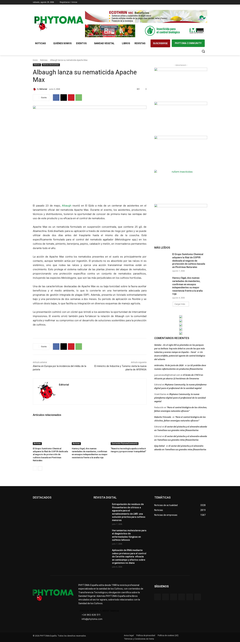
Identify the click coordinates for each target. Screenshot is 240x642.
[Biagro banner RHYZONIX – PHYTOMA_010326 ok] (180, 333)
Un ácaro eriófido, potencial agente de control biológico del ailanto (179, 356)
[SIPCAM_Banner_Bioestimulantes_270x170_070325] (180, 152)
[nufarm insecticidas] (180, 186)
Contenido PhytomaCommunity (124, 443)
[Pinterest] (71, 97)
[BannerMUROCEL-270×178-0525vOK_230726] (180, 329)
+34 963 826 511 (91, 614)
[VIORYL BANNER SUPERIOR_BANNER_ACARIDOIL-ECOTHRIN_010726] (146, 16)
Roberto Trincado (162, 416)
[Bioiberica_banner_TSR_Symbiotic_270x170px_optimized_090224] (180, 118)
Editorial (43, 89)
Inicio (35, 60)
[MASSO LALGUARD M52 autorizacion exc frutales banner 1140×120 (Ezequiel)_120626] (146, 30)
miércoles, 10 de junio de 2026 (169, 365)
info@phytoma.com (92, 619)
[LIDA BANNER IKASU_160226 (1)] (180, 220)
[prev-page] (35, 468)
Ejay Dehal (159, 445)
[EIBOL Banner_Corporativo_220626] (180, 325)
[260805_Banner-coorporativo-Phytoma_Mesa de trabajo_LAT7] (180, 321)
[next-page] (40, 468)
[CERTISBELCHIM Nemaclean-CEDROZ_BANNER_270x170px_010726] (180, 84)
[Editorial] (35, 89)
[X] (201, 2)
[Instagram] (192, 2)
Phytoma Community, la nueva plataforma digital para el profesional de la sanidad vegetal (180, 398)
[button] (203, 51)
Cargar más (180, 304)
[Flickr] (165, 597)
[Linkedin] (196, 2)
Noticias (44, 60)
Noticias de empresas (51, 65)
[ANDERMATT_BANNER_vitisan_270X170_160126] (180, 316)
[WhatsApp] (78, 97)
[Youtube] (205, 2)
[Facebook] (187, 2)
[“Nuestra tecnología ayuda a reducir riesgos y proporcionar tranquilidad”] (128, 432)
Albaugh (66, 205)
